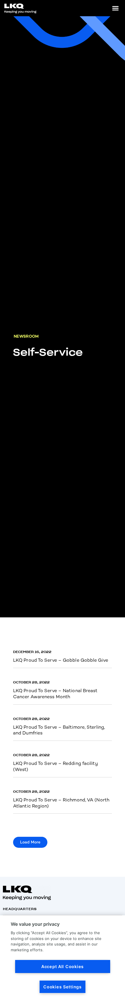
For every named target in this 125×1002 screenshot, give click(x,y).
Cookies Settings (62, 986)
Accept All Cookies (62, 966)
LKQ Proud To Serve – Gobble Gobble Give (60, 660)
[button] (115, 8)
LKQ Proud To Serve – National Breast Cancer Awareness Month (55, 693)
